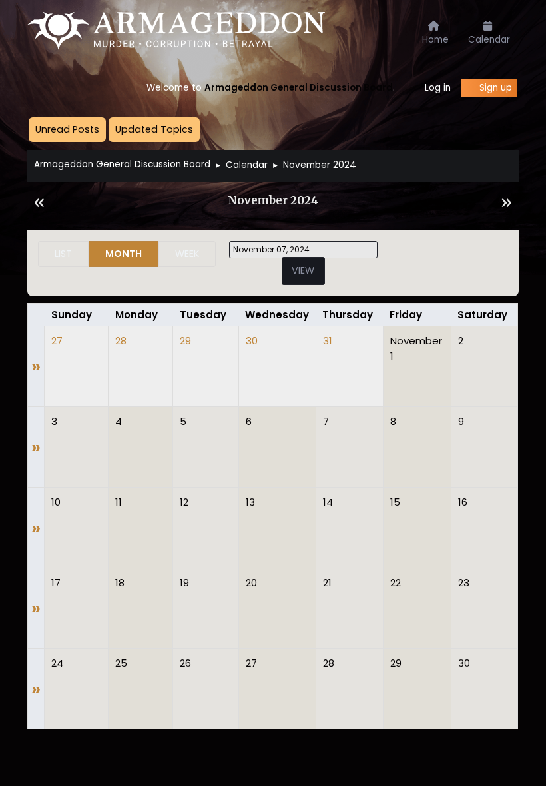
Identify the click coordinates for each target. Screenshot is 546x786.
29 (185, 341)
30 (252, 341)
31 (327, 341)
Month (123, 253)
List (63, 253)
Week (187, 253)
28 (121, 341)
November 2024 (273, 201)
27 (57, 341)
